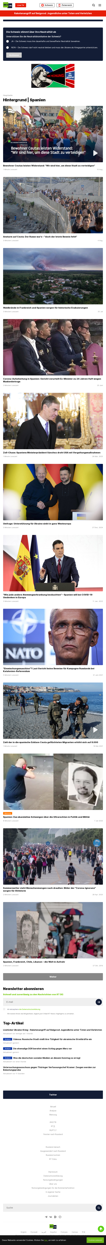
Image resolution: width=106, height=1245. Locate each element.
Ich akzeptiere (23, 1009)
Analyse (53, 1111)
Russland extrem (53, 1155)
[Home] (7, 5)
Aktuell (53, 1106)
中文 (83, 1232)
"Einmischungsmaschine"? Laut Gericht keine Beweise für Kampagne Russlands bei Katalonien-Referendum (48, 670)
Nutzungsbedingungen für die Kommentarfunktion (53, 1188)
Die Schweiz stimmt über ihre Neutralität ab (31, 32)
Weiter (53, 976)
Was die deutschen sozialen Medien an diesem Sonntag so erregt (46, 1058)
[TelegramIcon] (46, 1217)
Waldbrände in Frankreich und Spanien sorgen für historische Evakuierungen (45, 307)
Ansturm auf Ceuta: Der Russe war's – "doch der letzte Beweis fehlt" (40, 236)
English (23, 1232)
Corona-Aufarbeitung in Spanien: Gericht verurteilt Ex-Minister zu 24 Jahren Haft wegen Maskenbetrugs (52, 380)
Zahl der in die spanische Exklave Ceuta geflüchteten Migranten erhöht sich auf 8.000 (50, 742)
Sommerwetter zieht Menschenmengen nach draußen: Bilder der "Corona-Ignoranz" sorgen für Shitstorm (49, 889)
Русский (34, 1232)
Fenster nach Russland (53, 1134)
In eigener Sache (53, 1192)
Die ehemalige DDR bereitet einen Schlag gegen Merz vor (42, 1048)
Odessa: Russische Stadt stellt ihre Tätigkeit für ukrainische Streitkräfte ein (52, 1039)
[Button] (99, 1002)
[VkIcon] (51, 1217)
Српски (75, 1232)
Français (64, 1232)
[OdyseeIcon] (60, 1217)
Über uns (53, 1184)
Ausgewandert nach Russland (53, 1151)
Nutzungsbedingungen (53, 1180)
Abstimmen (14, 55)
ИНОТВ (53, 1122)
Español (53, 1232)
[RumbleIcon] (55, 1217)
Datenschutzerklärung (53, 1176)
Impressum (53, 1172)
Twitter (53, 1094)
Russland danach (53, 1147)
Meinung (53, 1115)
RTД (53, 1126)
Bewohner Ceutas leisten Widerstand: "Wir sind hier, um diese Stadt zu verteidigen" (49, 165)
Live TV (20, 5)
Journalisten (53, 1196)
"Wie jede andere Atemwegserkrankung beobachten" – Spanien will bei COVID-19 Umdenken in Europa (47, 596)
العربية (43, 1232)
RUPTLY (53, 1130)
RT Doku (53, 1159)
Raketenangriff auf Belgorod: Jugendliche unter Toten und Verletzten (53, 13)
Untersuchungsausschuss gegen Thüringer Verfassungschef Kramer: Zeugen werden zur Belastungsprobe (49, 1068)
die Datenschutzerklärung (29, 1009)
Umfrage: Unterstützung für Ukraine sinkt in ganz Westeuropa (37, 523)
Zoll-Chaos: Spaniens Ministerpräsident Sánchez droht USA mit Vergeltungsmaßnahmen (51, 452)
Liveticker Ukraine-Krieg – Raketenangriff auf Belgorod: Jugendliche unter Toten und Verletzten (52, 1030)
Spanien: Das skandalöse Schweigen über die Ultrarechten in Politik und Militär (46, 817)
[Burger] (100, 5)
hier (45, 1240)
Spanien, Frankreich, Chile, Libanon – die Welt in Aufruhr (34, 962)
